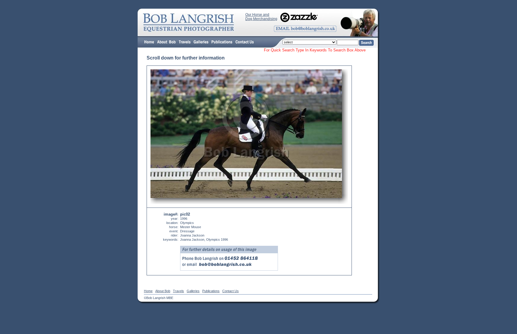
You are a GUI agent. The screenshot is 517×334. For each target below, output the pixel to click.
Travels (178, 291)
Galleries (193, 291)
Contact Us (230, 291)
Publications (211, 291)
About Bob (162, 291)
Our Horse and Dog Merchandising (261, 17)
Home (148, 291)
